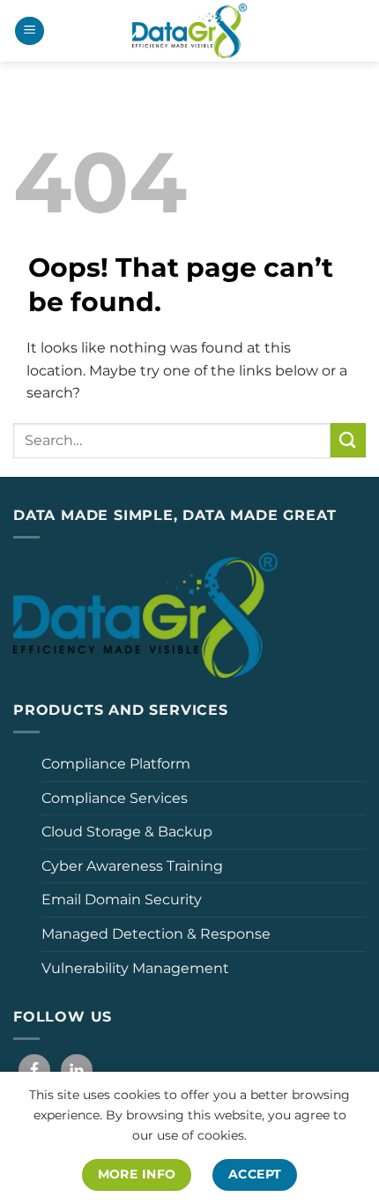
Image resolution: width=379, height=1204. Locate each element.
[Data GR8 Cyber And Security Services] (189, 31)
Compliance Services (114, 798)
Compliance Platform (115, 763)
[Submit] (348, 440)
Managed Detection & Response (156, 933)
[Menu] (29, 31)
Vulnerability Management (135, 968)
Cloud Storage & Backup (126, 831)
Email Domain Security (121, 899)
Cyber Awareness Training (132, 866)
